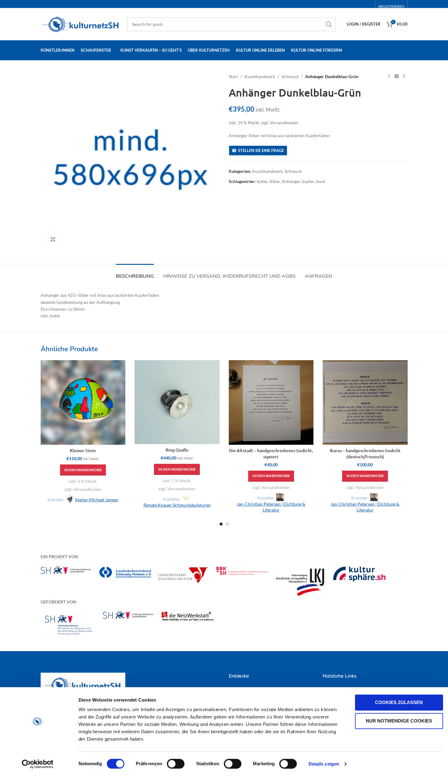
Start (233, 76)
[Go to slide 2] (227, 524)
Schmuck (290, 76)
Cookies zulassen (399, 702)
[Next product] (404, 76)
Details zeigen (324, 763)
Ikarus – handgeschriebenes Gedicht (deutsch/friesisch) (365, 454)
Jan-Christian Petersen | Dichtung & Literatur (271, 507)
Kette (262, 181)
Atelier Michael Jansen (96, 499)
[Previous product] (389, 76)
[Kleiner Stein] (83, 402)
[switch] (175, 764)
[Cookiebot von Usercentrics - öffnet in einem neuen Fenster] (37, 764)
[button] (83, 470)
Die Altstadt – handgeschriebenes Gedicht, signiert (271, 454)
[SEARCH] (329, 24)
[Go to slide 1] (221, 524)
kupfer (308, 181)
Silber (274, 181)
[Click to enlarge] (53, 239)
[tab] (135, 273)
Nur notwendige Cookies (399, 720)
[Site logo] (81, 23)
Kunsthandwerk (259, 76)
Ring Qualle (177, 450)
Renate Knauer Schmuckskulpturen (177, 504)
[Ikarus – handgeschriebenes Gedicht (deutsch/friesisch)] (365, 402)
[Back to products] (396, 76)
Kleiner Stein (83, 450)
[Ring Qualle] (177, 402)
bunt (320, 181)
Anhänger (291, 181)
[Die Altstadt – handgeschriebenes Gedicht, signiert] (271, 402)
